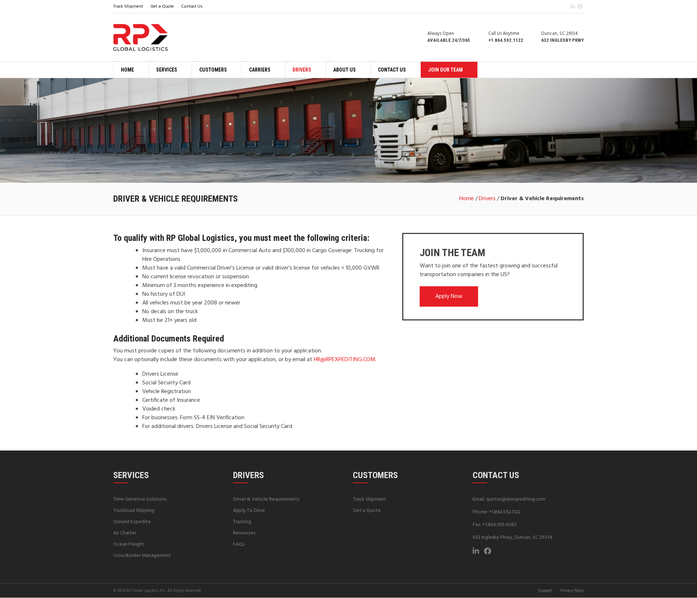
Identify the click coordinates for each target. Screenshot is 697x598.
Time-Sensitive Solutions (140, 499)
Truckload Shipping (133, 510)
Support (545, 590)
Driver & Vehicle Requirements (266, 499)
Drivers (302, 70)
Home (127, 70)
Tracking (242, 522)
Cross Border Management (142, 555)
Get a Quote (162, 6)
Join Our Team (445, 70)
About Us (344, 70)
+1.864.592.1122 (505, 512)
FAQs (238, 544)
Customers (213, 70)
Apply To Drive (249, 510)
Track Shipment (128, 6)
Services (166, 70)
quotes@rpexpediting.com (515, 499)
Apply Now (448, 296)
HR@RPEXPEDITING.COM (344, 359)
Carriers (259, 70)
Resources (244, 533)
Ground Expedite (132, 522)
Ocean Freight (128, 544)
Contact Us (192, 6)
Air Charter (124, 533)
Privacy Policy (572, 590)
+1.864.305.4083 (499, 525)
